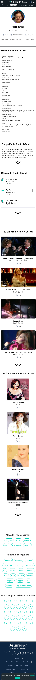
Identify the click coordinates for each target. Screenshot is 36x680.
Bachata (8, 560)
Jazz (28, 580)
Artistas (13, 5)
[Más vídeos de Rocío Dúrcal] (18, 365)
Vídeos (27, 540)
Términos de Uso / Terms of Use (17, 665)
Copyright (23, 673)
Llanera (30, 575)
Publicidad (13, 673)
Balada (21, 575)
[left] (2, 5)
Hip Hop (19, 565)
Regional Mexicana (23, 585)
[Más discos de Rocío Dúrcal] (18, 515)
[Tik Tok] (11, 653)
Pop (4, 570)
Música (32, 5)
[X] (30, 653)
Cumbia (29, 560)
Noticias (27, 545)
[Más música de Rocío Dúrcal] (18, 213)
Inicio (6, 5)
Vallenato (30, 570)
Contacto (17, 658)
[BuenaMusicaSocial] (6, 653)
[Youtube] (25, 653)
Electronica (8, 565)
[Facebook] (16, 653)
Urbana (12, 570)
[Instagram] (21, 653)
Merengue (30, 565)
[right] (34, 5)
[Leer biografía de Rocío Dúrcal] (18, 162)
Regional (10, 580)
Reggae (20, 580)
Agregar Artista (11, 669)
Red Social (23, 5)
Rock (6, 575)
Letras (6, 545)
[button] (29, 35)
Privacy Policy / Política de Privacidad (17, 662)
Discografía (16, 545)
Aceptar (17, 678)
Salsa (21, 570)
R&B (13, 575)
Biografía (9, 540)
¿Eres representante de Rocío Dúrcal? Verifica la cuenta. (17, 39)
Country (9, 585)
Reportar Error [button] (24, 669)
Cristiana (18, 560)
